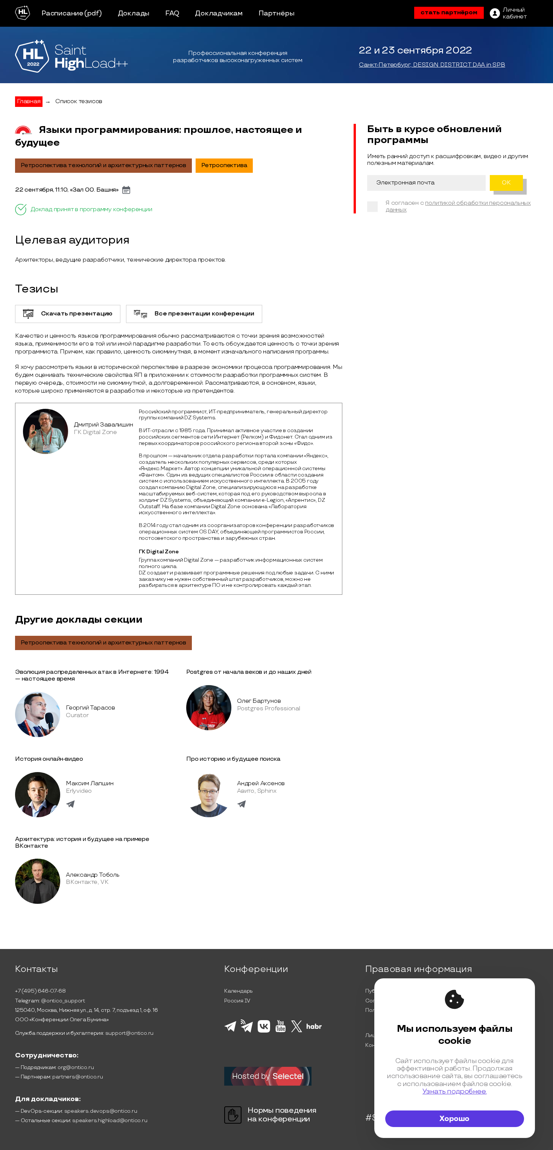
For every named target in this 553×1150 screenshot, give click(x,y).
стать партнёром (449, 12)
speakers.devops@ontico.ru (100, 1111)
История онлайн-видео (49, 759)
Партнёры (276, 13)
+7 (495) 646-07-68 (40, 991)
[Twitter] (296, 1031)
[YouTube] (280, 1031)
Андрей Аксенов (261, 783)
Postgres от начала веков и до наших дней (248, 672)
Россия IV (237, 1001)
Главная (29, 101)
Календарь (238, 991)
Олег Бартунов (259, 701)
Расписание (62, 13)
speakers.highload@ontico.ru (109, 1120)
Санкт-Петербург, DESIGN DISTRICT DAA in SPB (432, 65)
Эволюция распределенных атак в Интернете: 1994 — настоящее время (92, 675)
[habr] (314, 1028)
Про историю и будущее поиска (233, 759)
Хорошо (454, 1118)
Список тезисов (78, 101)
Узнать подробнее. (454, 1091)
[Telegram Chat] (230, 1030)
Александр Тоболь (93, 875)
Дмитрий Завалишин (103, 424)
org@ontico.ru (76, 1067)
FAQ (172, 13)
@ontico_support (63, 1001)
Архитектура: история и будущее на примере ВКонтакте (82, 843)
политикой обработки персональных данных (458, 206)
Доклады (134, 13)
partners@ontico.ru (77, 1077)
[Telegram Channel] (247, 1032)
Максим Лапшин (89, 783)
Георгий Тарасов (90, 707)
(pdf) (93, 13)
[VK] (264, 1031)
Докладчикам (219, 13)
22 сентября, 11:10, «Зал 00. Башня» (66, 190)
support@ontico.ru (129, 1033)
